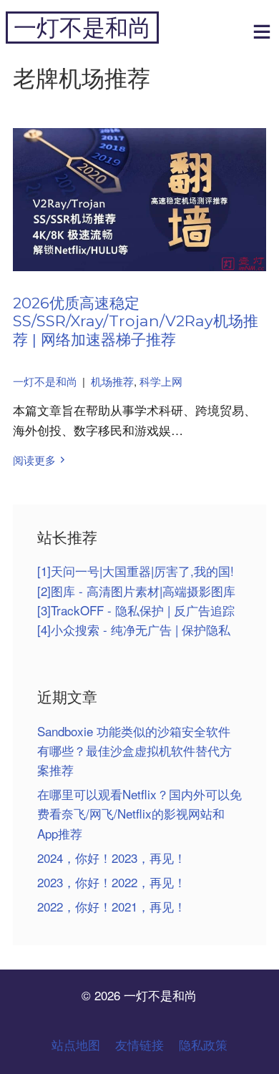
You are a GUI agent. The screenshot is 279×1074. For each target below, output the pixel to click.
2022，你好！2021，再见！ (111, 906)
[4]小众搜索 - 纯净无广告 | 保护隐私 (133, 629)
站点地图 (76, 1044)
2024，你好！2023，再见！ (111, 857)
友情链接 (139, 1044)
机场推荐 (112, 381)
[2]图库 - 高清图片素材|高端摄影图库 (136, 591)
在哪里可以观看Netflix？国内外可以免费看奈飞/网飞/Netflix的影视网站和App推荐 (139, 813)
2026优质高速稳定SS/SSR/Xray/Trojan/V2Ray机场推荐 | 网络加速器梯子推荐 (135, 320)
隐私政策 (203, 1044)
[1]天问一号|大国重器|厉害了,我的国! (135, 571)
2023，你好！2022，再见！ (111, 882)
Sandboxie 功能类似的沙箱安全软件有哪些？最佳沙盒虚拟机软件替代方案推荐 (134, 750)
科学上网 (161, 381)
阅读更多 (34, 459)
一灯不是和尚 (82, 28)
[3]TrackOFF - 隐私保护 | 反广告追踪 (136, 610)
